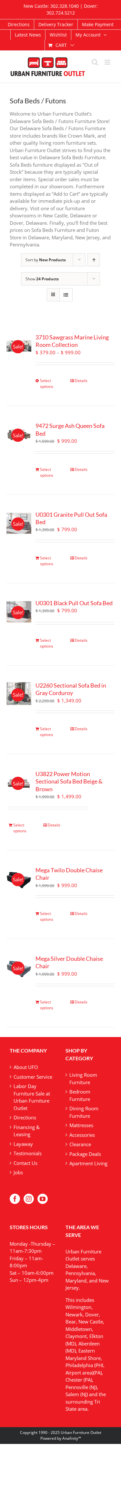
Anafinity (70, 1438)
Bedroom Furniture (79, 1095)
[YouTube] (42, 1199)
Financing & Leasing (27, 1131)
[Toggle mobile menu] (108, 62)
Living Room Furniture (83, 1078)
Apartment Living (88, 1163)
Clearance (80, 1144)
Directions (25, 1117)
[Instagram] (29, 1199)
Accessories (82, 1135)
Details (81, 380)
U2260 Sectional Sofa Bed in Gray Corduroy (70, 689)
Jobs (18, 1172)
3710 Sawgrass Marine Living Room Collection (72, 341)
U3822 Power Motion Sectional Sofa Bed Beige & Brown (69, 781)
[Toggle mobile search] (95, 62)
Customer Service (33, 1077)
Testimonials (28, 1153)
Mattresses (81, 1125)
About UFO (26, 1067)
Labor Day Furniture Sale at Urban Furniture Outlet (32, 1097)
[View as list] (66, 294)
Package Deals (85, 1154)
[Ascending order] (93, 259)
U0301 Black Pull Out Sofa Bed (74, 603)
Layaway (23, 1144)
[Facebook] (15, 1199)
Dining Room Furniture (83, 1112)
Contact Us (25, 1163)
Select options (46, 383)
